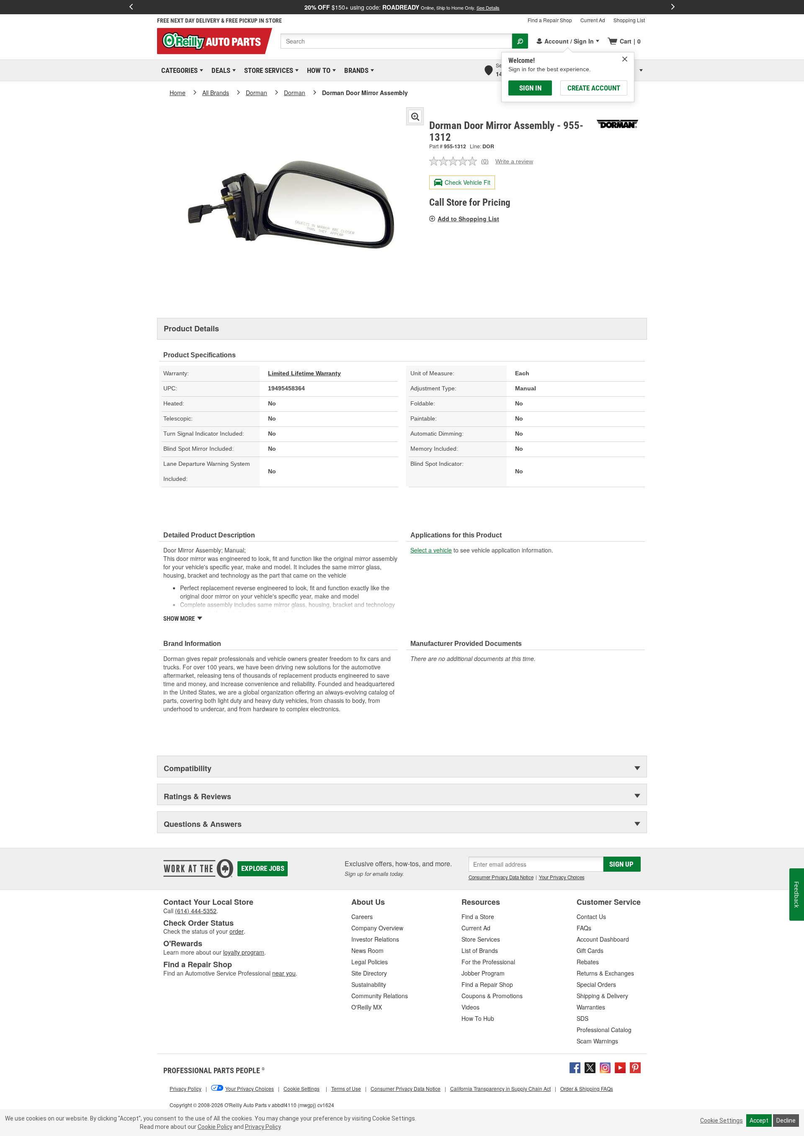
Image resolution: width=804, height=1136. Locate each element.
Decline (786, 1120)
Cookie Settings (721, 1120)
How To (317, 70)
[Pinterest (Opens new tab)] (635, 1066)
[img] (624, 59)
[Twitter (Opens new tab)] (590, 1066)
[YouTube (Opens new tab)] (620, 1066)
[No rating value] (455, 161)
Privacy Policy (263, 1126)
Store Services (267, 70)
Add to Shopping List (468, 218)
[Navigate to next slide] (672, 7)
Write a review (514, 161)
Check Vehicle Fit (467, 182)
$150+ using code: (402, 7)
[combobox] (396, 41)
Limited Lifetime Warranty (304, 373)
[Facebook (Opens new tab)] (575, 1066)
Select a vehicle (431, 550)
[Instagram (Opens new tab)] (605, 1066)
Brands (355, 70)
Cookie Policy (215, 1126)
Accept (759, 1120)
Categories (178, 70)
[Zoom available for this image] (415, 116)
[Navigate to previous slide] (131, 7)
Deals (219, 70)
